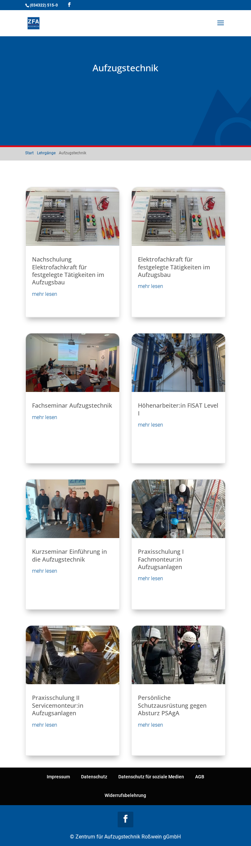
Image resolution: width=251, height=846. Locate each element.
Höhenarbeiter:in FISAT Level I (178, 409)
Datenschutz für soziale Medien (151, 776)
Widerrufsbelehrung (125, 795)
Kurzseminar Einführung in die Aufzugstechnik (69, 555)
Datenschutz (94, 776)
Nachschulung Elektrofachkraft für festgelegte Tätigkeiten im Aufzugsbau (68, 270)
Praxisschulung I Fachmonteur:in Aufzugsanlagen (161, 559)
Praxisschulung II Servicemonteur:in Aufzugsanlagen (57, 705)
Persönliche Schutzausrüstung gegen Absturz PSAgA (172, 705)
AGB (199, 776)
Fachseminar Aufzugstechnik (72, 405)
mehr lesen (44, 294)
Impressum (58, 776)
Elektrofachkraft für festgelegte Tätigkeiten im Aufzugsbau (174, 267)
